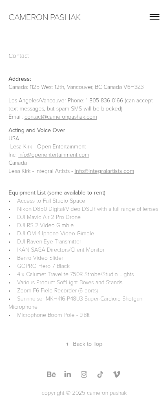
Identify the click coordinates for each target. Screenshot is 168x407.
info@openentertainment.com (53, 154)
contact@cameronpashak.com (60, 116)
